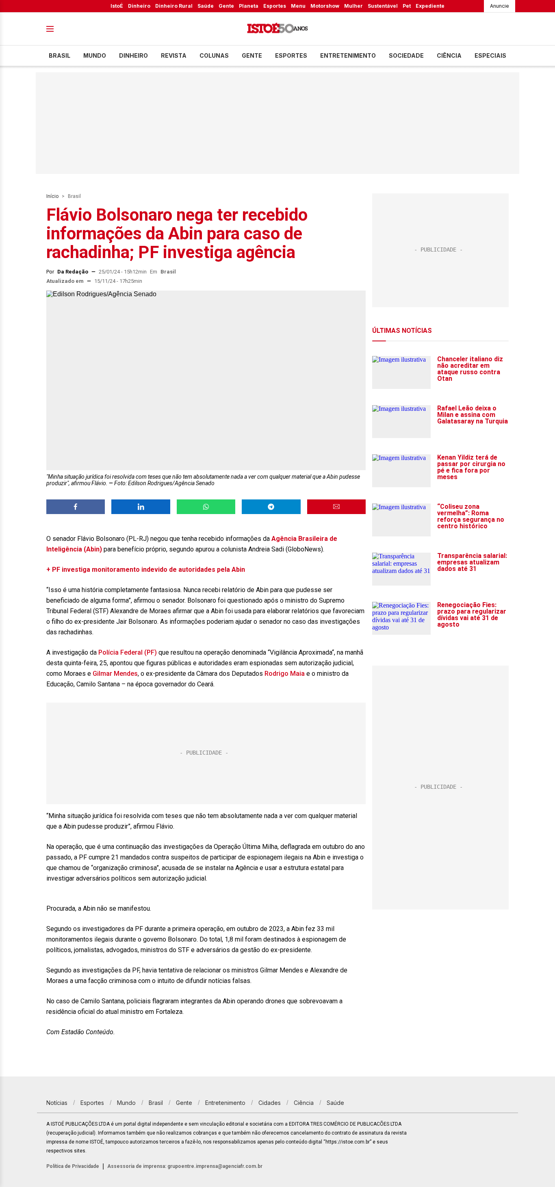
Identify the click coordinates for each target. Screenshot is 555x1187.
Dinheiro (139, 6)
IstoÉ (117, 6)
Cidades (269, 1102)
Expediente (430, 6)
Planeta (248, 6)
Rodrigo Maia (284, 673)
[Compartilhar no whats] (206, 506)
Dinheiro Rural (174, 6)
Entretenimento (348, 55)
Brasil (59, 55)
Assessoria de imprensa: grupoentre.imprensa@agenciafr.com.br (184, 1166)
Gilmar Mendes (115, 673)
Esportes (274, 6)
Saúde (205, 6)
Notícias (56, 1102)
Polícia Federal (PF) (127, 652)
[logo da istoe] (277, 29)
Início (52, 196)
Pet (407, 6)
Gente (226, 6)
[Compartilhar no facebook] (75, 506)
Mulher (353, 6)
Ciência (449, 55)
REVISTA (173, 55)
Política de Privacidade (72, 1166)
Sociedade (406, 55)
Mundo (94, 55)
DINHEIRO (133, 55)
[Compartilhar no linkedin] (140, 506)
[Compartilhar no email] (336, 506)
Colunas (214, 55)
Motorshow (324, 6)
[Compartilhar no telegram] (271, 506)
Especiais (490, 55)
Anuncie (499, 6)
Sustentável (383, 6)
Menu (298, 6)
